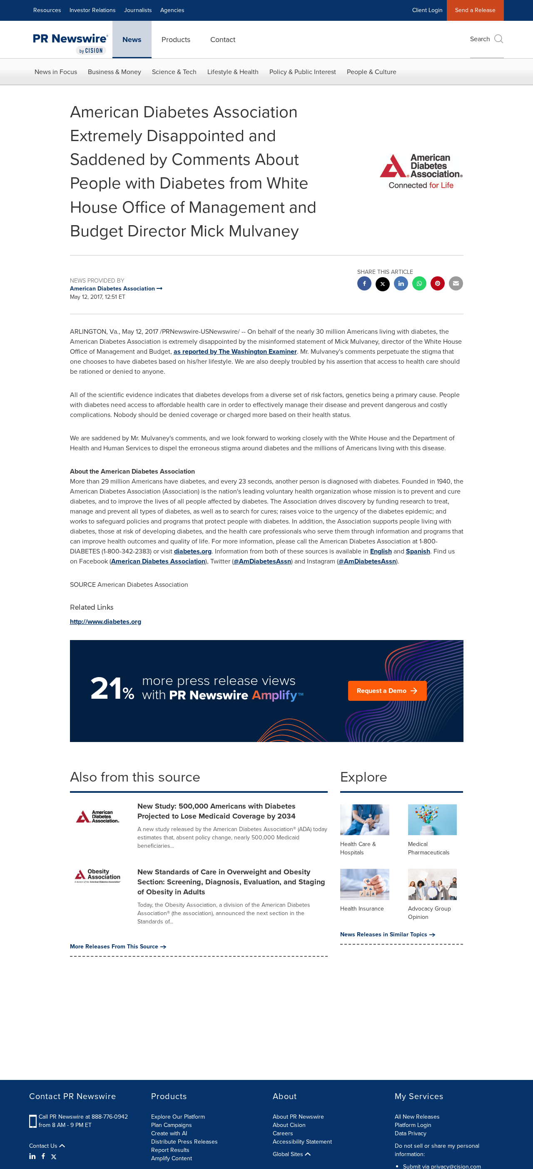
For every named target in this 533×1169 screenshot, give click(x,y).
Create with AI (169, 1133)
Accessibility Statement (302, 1141)
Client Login (427, 10)
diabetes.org (193, 551)
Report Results (170, 1150)
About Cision (289, 1125)
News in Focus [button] (56, 72)
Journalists (138, 10)
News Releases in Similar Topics (383, 935)
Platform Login (413, 1125)
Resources (47, 10)
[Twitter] (54, 1156)
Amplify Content (171, 1158)
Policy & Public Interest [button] (302, 72)
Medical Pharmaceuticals (429, 848)
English (381, 551)
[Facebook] (43, 1156)
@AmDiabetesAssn (262, 561)
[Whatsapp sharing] (419, 284)
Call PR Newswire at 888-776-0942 (83, 1116)
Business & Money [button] (114, 72)
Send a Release (475, 10)
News (132, 39)
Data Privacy (410, 1133)
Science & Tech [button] (174, 72)
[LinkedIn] (33, 1156)
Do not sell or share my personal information (437, 1150)
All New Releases (417, 1116)
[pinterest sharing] (438, 284)
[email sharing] (456, 284)
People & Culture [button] (371, 72)
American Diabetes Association (158, 561)
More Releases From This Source (114, 947)
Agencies (172, 10)
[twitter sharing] (383, 285)
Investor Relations (93, 10)
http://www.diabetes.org (105, 621)
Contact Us (44, 1146)
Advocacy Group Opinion (429, 912)
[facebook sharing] (364, 284)
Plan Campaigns (171, 1125)
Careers (283, 1133)
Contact (222, 39)
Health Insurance (362, 908)
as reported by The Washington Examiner (235, 351)
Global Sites (289, 1154)
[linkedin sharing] (401, 284)
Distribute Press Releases (184, 1141)
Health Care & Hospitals (358, 848)
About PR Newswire (298, 1116)
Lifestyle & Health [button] (233, 72)
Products (176, 39)
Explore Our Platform (178, 1116)
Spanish (418, 551)
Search (480, 39)
